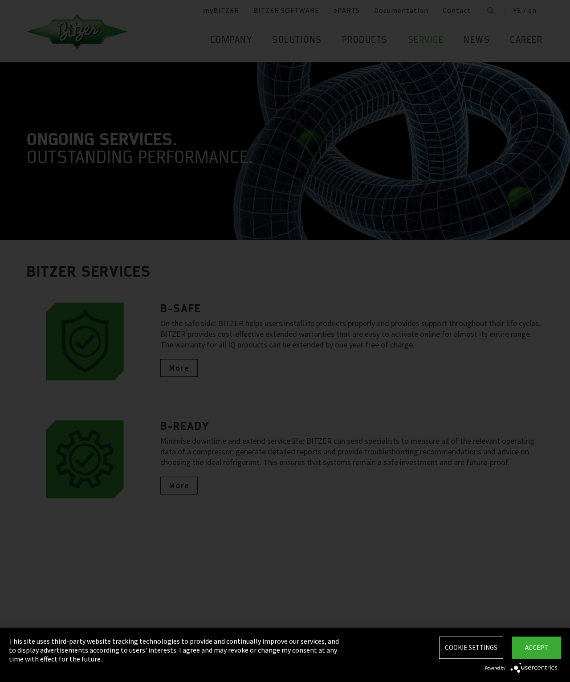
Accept (536, 647)
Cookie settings (471, 647)
